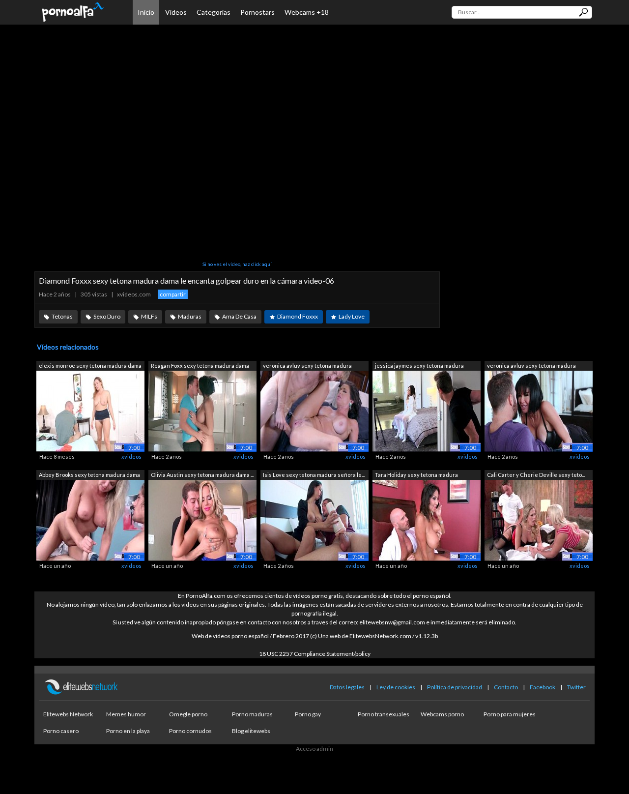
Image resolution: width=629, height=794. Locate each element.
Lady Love (352, 316)
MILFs (149, 316)
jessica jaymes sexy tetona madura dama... (419, 366)
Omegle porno (188, 714)
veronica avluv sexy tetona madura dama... (307, 366)
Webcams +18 (307, 12)
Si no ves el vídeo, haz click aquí (237, 264)
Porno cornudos (190, 731)
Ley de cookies (395, 687)
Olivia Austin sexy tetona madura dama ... (202, 474)
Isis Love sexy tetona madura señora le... (314, 474)
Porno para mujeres (510, 714)
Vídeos (176, 12)
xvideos (131, 456)
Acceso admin (314, 748)
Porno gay (308, 714)
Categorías (213, 12)
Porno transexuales (383, 714)
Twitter (576, 687)
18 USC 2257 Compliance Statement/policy (315, 653)
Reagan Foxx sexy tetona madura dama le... (200, 366)
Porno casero (61, 731)
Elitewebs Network (68, 714)
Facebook (542, 687)
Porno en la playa (128, 731)
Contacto (506, 687)
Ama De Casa (239, 316)
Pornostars (257, 12)
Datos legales (347, 687)
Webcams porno (442, 714)
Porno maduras (252, 714)
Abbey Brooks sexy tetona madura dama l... (89, 475)
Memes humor (126, 714)
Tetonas (62, 316)
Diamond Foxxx (297, 316)
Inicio (146, 12)
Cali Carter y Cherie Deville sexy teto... (536, 474)
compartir (173, 294)
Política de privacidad (454, 687)
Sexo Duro (106, 316)
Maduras (189, 316)
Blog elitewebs (251, 731)
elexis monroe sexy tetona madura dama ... (90, 366)
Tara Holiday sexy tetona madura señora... (416, 475)
